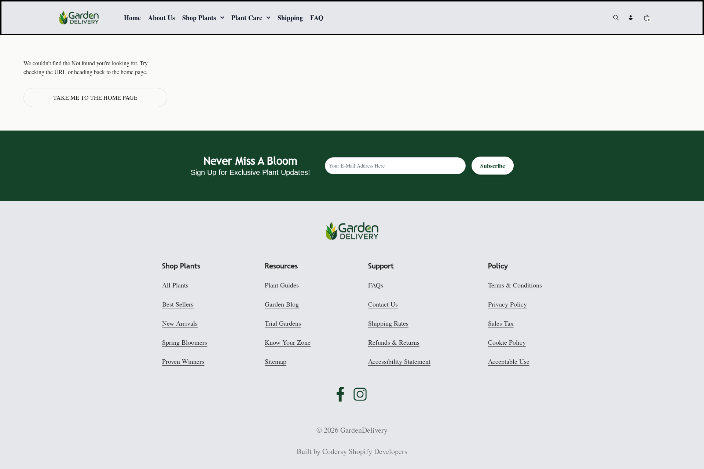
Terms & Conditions (515, 285)
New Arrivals (180, 323)
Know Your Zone (288, 342)
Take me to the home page (95, 97)
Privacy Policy (507, 304)
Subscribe (492, 165)
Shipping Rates (388, 323)
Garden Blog (282, 304)
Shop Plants (199, 17)
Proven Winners (183, 361)
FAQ (316, 17)
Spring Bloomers (184, 342)
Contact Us (383, 304)
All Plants (175, 285)
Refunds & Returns (393, 342)
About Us (161, 17)
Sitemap (275, 361)
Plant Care (246, 17)
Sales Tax (501, 323)
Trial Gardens (283, 323)
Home (132, 17)
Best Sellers (178, 304)
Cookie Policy (507, 342)
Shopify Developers (378, 451)
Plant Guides (282, 285)
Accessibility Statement (399, 361)
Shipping (290, 17)
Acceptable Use (508, 361)
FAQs (375, 285)
